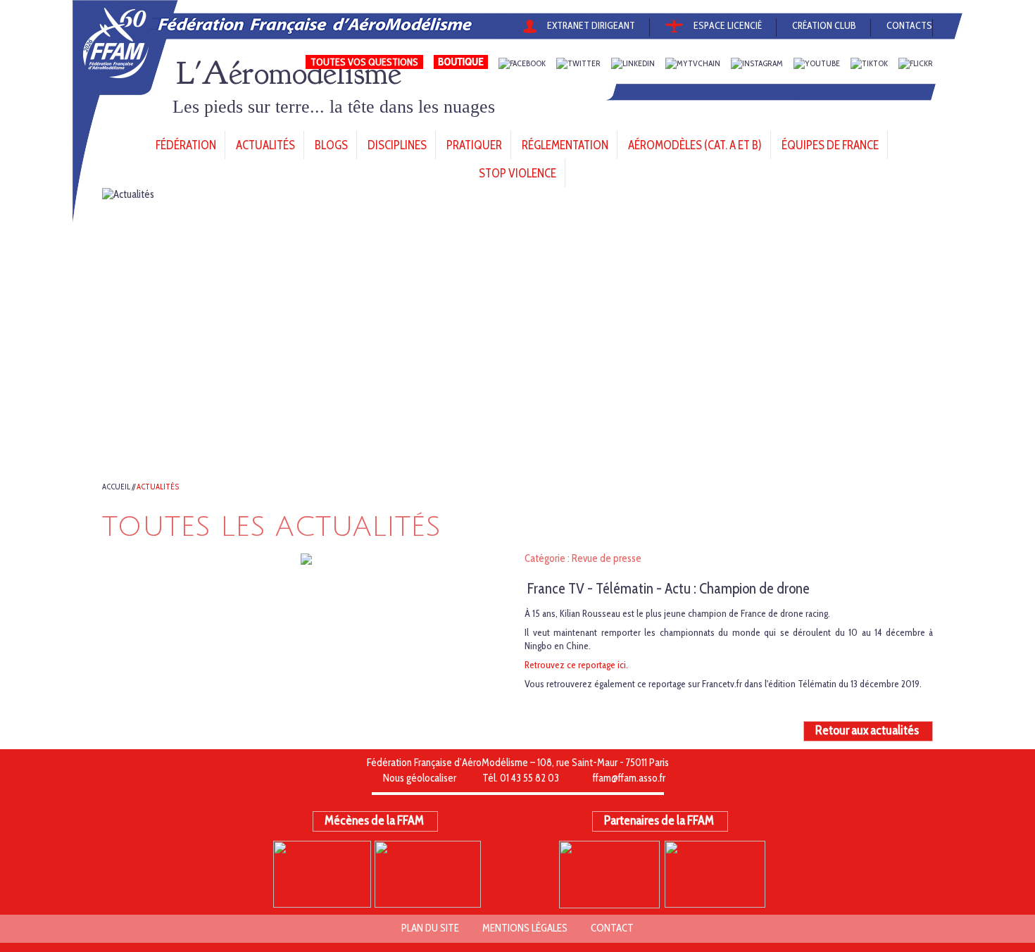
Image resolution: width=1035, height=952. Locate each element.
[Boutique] (461, 63)
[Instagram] (757, 63)
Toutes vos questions (364, 62)
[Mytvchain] (692, 63)
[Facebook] (522, 63)
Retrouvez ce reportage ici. (576, 664)
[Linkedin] (633, 63)
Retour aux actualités (867, 730)
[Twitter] (578, 63)
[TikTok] (869, 63)
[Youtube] (817, 63)
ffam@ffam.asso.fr (629, 778)
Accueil (116, 486)
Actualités (158, 486)
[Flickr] (915, 63)
